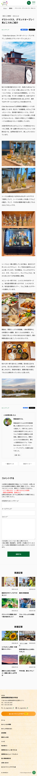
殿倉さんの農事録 (7, 16)
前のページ (10, 464)
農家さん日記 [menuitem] (5, 737)
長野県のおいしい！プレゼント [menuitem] (9, 754)
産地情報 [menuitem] (3, 733)
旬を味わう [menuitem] (4, 746)
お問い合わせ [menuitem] (5, 763)
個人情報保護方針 (4, 772)
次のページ (26, 464)
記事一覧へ (18, 455)
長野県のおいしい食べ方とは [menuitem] (9, 750)
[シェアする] (24, 30)
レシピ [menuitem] (3, 741)
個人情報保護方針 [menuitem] (6, 758)
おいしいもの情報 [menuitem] (6, 724)
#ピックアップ (5, 30)
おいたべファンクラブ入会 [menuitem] (8, 767)
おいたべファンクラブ (18, 714)
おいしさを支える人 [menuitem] (6, 728)
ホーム (3, 720)
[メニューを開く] (33, 2)
